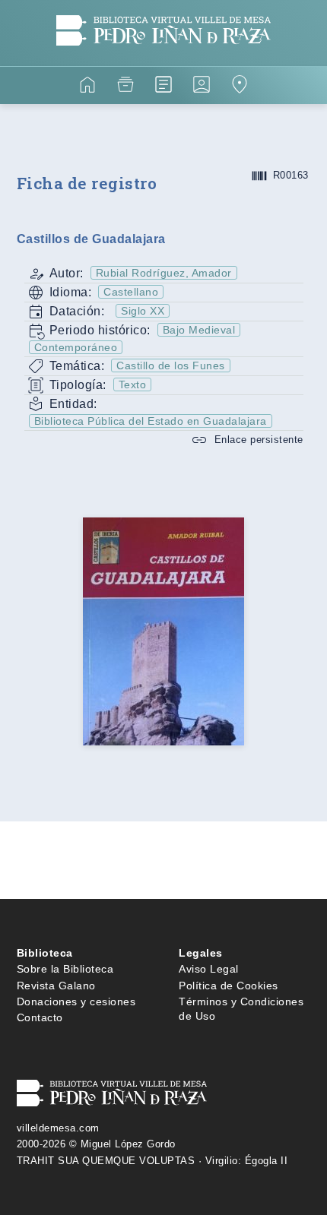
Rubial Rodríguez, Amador (164, 273)
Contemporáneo (76, 347)
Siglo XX (142, 311)
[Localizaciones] (240, 87)
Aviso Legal (209, 969)
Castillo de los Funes (170, 365)
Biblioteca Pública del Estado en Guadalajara (150, 421)
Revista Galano (56, 985)
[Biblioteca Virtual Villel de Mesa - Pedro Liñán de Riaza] (164, 56)
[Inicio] (87, 87)
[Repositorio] (125, 87)
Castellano (130, 292)
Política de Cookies (228, 985)
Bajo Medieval (199, 330)
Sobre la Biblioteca (65, 969)
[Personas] (202, 87)
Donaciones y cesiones (76, 1001)
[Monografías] (163, 87)
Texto (133, 384)
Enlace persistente (258, 439)
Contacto (40, 1017)
